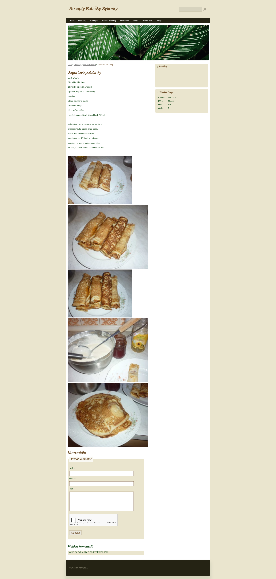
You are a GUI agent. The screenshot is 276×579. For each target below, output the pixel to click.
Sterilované (124, 21)
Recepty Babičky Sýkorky (93, 8)
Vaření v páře (147, 21)
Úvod (72, 21)
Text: (71, 489)
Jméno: (72, 468)
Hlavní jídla (94, 21)
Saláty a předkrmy (109, 21)
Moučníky (82, 21)
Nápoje (135, 21)
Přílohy (158, 21)
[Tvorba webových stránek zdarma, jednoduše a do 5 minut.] (87, 568)
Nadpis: (72, 478)
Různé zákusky (89, 65)
